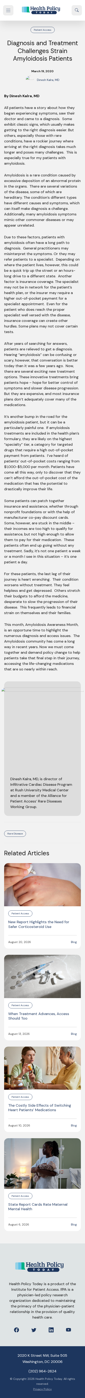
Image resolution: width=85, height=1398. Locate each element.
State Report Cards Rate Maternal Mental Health (37, 1207)
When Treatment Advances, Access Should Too (38, 1016)
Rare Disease (15, 833)
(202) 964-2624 (42, 1371)
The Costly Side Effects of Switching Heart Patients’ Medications (39, 1108)
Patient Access (42, 30)
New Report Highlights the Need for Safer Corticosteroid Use (38, 924)
